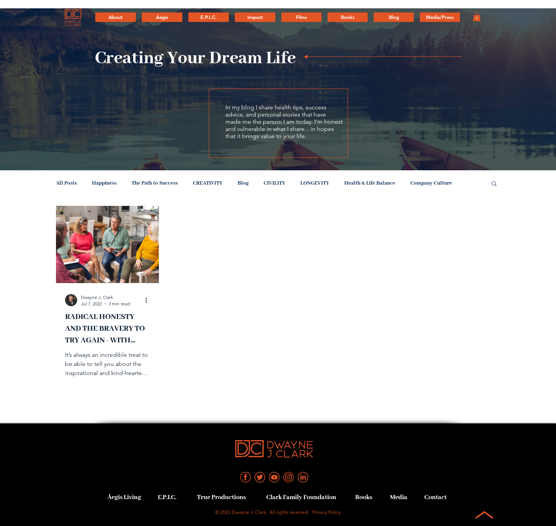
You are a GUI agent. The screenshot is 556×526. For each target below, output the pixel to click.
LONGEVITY (314, 183)
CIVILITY (274, 183)
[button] (477, 16)
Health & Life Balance (369, 183)
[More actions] (148, 300)
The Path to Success (155, 183)
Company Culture (431, 183)
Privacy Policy (326, 512)
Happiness (104, 183)
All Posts (66, 183)
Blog (243, 183)
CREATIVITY (207, 183)
